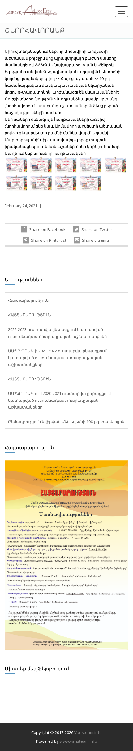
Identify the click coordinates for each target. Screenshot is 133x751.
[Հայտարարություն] (66, 554)
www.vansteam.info (78, 741)
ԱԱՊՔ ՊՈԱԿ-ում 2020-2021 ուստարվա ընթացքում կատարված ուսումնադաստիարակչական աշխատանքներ (59, 400)
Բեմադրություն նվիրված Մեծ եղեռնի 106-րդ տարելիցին (66, 421)
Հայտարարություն (28, 300)
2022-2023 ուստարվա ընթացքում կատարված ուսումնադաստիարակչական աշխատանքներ (57, 333)
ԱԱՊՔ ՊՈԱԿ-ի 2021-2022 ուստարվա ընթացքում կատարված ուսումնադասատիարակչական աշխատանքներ (57, 357)
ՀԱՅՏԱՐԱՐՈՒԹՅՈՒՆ (29, 314)
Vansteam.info (88, 732)
